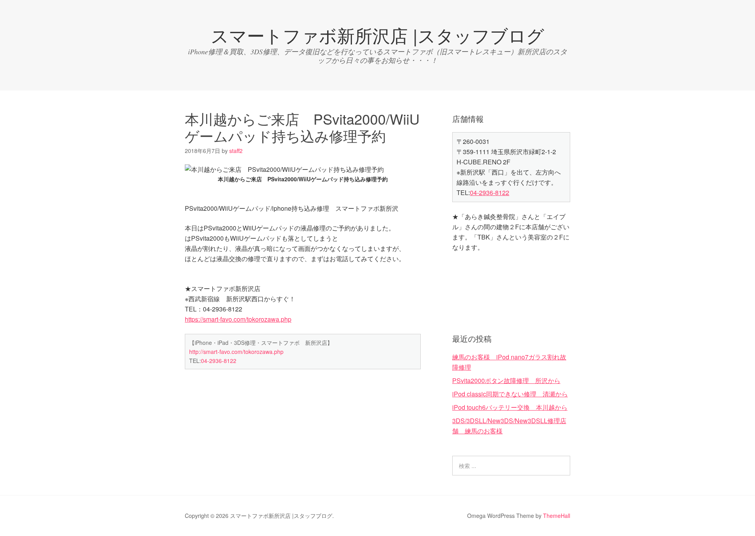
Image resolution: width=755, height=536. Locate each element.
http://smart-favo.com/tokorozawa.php (236, 351)
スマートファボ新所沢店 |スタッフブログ (377, 35)
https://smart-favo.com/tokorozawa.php (238, 319)
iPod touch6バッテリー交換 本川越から (509, 407)
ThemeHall (556, 515)
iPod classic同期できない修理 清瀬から (510, 393)
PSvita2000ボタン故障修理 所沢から (506, 380)
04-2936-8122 (218, 361)
